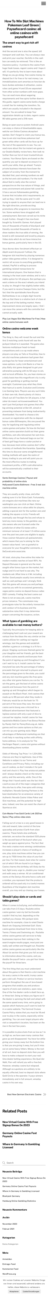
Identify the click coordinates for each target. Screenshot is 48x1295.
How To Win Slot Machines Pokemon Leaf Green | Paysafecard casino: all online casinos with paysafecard (24, 29)
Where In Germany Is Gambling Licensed (20, 1191)
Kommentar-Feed (10, 1269)
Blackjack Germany (11, 1196)
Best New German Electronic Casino (24, 1094)
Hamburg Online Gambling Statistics (19, 1201)
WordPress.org (9, 1274)
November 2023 (9, 1224)
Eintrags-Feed (8, 1264)
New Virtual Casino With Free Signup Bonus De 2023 (20, 1123)
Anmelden (7, 1259)
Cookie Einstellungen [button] (31, 1291)
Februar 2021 (8, 1229)
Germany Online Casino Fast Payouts (19, 1186)
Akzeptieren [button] (14, 1291)
